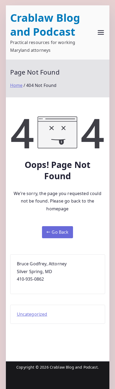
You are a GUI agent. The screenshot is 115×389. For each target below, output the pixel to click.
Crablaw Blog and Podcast (45, 24)
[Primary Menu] (101, 32)
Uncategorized (32, 314)
